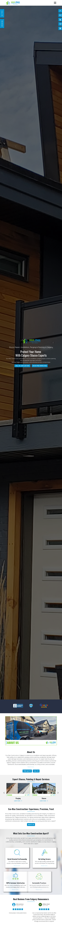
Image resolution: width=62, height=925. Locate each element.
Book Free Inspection (40, 366)
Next (58, 792)
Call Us (36, 771)
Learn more (17, 800)
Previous (4, 792)
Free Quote (27, 771)
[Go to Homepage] (12, 2)
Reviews (2, 23)
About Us (31, 824)
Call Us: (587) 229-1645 (22, 366)
